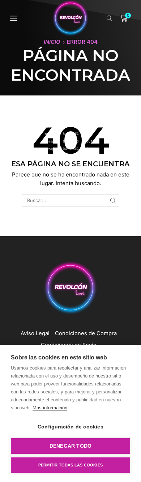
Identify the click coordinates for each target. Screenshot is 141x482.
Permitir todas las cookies (70, 465)
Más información (50, 407)
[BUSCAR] (113, 200)
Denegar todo (70, 446)
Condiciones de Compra (86, 333)
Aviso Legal (35, 333)
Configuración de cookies (70, 427)
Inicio (52, 41)
